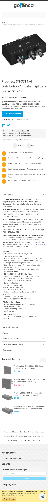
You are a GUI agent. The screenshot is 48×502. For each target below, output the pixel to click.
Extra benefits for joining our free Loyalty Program (27, 158)
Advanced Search (10, 436)
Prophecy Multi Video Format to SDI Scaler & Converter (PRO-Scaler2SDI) (29, 380)
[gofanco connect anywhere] (24, 6)
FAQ (29, 440)
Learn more (18, 495)
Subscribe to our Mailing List (15, 469)
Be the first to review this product (14, 97)
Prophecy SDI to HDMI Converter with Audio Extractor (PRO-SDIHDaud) (28, 394)
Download (22, 440)
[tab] (24, 194)
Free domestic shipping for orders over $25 (24, 163)
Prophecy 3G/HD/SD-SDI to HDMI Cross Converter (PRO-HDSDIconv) (28, 367)
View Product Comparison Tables (20, 152)
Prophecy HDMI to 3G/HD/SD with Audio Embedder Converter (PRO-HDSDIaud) (29, 407)
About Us (36, 440)
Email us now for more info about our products (26, 169)
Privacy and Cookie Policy (13, 432)
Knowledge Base (25, 436)
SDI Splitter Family (12, 113)
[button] (16, 73)
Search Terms (29, 432)
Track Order (12, 440)
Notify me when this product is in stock (16, 140)
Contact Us (40, 432)
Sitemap (40, 436)
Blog (34, 436)
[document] (24, 496)
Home (3, 22)
